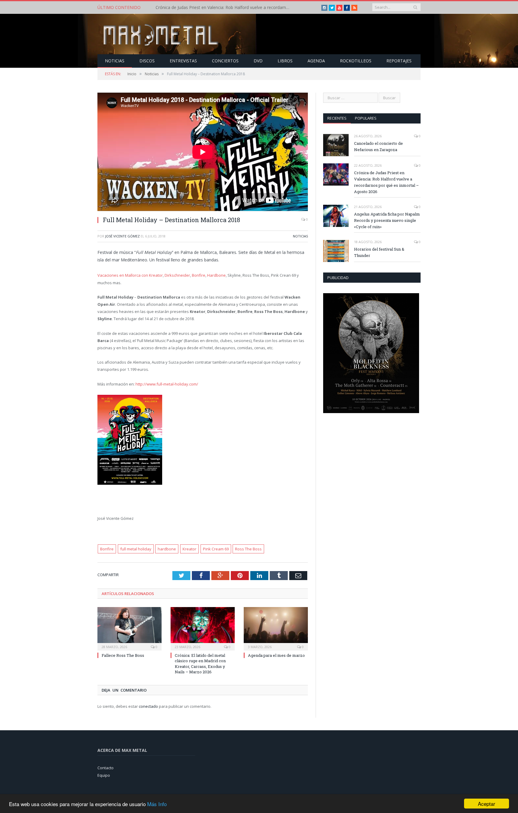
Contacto (105, 767)
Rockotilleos (355, 61)
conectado (148, 706)
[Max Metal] (161, 34)
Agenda (316, 61)
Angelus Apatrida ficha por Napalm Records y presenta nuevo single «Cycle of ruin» (387, 220)
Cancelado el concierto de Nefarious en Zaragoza (378, 146)
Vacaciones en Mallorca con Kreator (130, 275)
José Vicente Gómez (122, 236)
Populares (366, 118)
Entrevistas (183, 61)
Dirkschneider (177, 275)
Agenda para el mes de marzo (276, 655)
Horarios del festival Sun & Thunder (379, 252)
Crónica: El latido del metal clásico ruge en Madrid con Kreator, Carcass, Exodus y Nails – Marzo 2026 (200, 664)
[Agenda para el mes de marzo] (276, 628)
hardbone (167, 549)
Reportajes (399, 61)
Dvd (258, 61)
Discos (147, 61)
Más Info (157, 804)
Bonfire (198, 275)
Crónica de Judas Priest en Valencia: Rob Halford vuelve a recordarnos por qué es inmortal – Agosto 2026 (224, 7)
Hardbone (216, 275)
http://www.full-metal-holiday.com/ (166, 384)
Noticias (114, 61)
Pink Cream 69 (216, 549)
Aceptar (486, 803)
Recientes (337, 118)
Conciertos (225, 61)
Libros (285, 61)
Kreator (189, 549)
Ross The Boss (248, 549)
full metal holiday (135, 549)
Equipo (103, 775)
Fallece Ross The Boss (123, 655)
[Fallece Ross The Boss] (129, 628)
